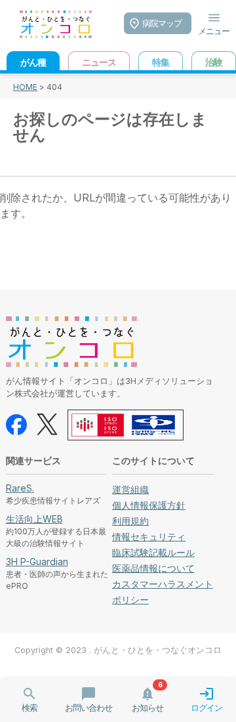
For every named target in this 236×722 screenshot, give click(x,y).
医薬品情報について (153, 568)
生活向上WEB (34, 518)
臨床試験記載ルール (153, 552)
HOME (25, 87)
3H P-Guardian (37, 561)
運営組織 (130, 489)
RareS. (20, 488)
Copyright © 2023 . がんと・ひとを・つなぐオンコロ (118, 650)
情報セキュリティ (149, 536)
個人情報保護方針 (149, 505)
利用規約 (130, 520)
